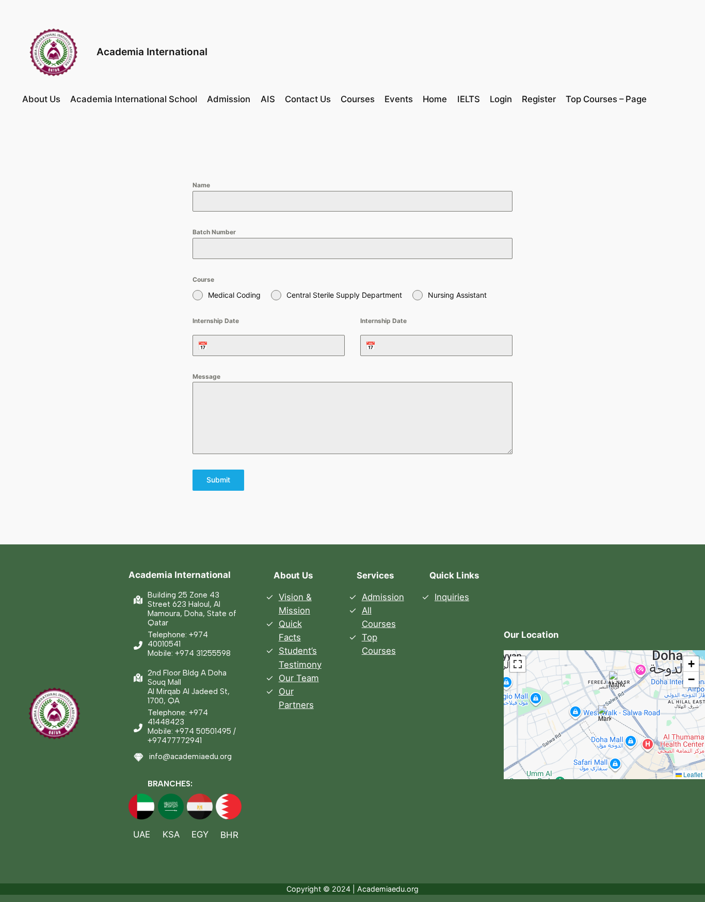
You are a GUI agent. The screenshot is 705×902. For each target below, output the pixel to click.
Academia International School (133, 99)
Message (206, 376)
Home (435, 99)
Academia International (152, 51)
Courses (358, 99)
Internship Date (216, 321)
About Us (41, 99)
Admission (228, 99)
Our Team (299, 678)
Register (539, 99)
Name (201, 185)
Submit (218, 479)
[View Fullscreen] (517, 664)
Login (501, 99)
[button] (604, 714)
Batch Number (214, 232)
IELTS (468, 99)
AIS (268, 99)
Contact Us (308, 99)
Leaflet (692, 774)
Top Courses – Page (606, 99)
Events (398, 99)
